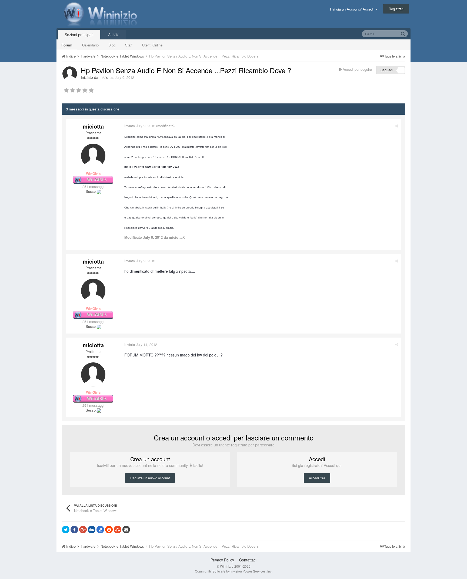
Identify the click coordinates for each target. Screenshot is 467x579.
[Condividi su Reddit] (109, 529)
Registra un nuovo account (150, 478)
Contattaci (247, 560)
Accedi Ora (317, 478)
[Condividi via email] (126, 529)
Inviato (139, 125)
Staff (128, 45)
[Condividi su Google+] (83, 529)
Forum (66, 45)
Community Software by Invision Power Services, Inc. (233, 571)
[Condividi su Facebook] (74, 529)
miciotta (106, 77)
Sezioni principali (79, 34)
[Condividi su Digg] (91, 529)
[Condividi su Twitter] (65, 529)
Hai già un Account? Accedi (353, 9)
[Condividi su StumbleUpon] (117, 529)
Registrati (396, 8)
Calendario (90, 45)
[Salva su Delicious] (100, 529)
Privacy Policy (222, 560)
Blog (111, 45)
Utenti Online (152, 45)
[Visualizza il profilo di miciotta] (69, 73)
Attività (113, 34)
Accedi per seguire (358, 69)
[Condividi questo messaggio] (396, 125)
